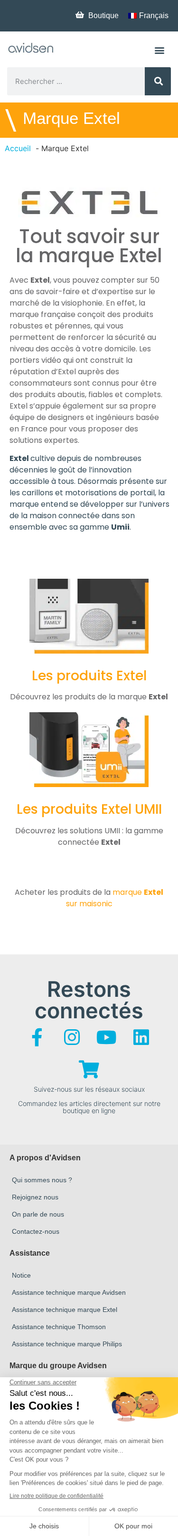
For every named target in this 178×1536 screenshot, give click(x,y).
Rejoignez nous (35, 1197)
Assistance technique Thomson (59, 1327)
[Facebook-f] (37, 1037)
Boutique (103, 15)
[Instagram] (72, 1037)
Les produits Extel (89, 675)
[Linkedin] (141, 1037)
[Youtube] (106, 1037)
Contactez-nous (35, 1231)
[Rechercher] (158, 81)
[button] (160, 50)
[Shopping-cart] (89, 1069)
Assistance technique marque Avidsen (69, 1292)
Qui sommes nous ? (42, 1180)
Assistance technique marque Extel (64, 1309)
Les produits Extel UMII (89, 809)
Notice (21, 1275)
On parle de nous (38, 1214)
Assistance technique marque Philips (67, 1344)
